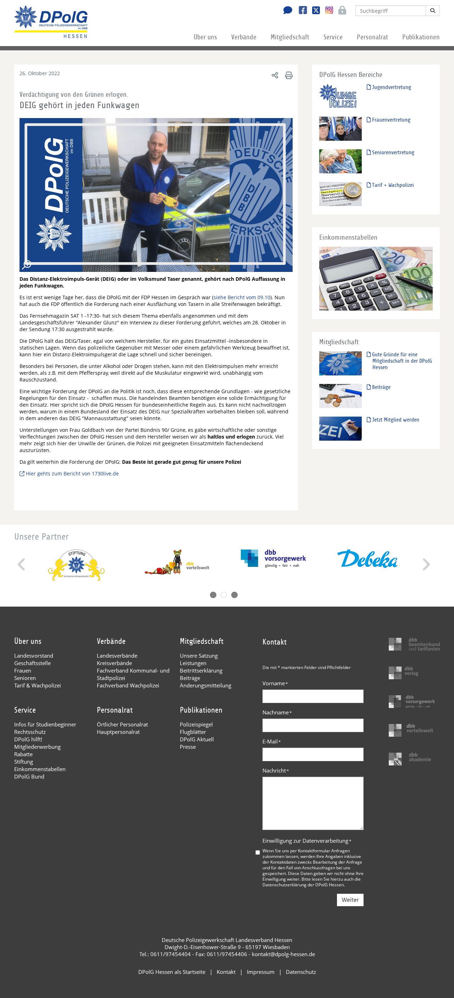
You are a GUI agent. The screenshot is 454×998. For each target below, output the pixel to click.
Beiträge (381, 387)
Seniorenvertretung (392, 152)
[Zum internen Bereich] (340, 11)
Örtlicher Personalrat (122, 724)
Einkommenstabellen (40, 769)
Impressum (261, 971)
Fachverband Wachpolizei (128, 685)
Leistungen (193, 663)
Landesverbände (117, 655)
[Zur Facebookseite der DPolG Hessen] (300, 11)
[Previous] (22, 564)
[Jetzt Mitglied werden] (340, 428)
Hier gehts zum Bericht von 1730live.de (72, 473)
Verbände (243, 37)
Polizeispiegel (196, 724)
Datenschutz (301, 971)
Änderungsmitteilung (205, 685)
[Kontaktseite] (286, 11)
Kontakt (226, 971)
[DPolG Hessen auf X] (313, 11)
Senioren (25, 677)
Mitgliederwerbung (37, 746)
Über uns (205, 37)
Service (333, 37)
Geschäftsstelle (32, 663)
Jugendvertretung (391, 87)
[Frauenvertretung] (340, 128)
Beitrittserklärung (201, 670)
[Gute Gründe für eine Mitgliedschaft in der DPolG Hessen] (340, 363)
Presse (188, 746)
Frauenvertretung (390, 120)
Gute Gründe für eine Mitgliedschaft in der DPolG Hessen (401, 360)
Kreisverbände (114, 663)
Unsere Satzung (199, 655)
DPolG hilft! (28, 739)
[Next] (425, 564)
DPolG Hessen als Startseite (171, 971)
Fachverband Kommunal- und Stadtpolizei (133, 674)
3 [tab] (234, 595)
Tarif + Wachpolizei (392, 185)
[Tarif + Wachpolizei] (340, 193)
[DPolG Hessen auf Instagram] (326, 10)
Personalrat (372, 37)
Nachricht (275, 770)
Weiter (350, 900)
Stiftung (23, 761)
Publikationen (421, 37)
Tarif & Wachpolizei (37, 685)
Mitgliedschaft (290, 37)
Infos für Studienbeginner (45, 724)
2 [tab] (224, 595)
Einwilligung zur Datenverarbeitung (306, 840)
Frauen (22, 670)
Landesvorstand (33, 655)
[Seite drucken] (288, 75)
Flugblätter (193, 731)
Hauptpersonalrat (118, 731)
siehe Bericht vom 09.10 (242, 297)
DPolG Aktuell (197, 739)
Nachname (277, 712)
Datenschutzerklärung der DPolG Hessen (303, 884)
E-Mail (271, 741)
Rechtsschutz (30, 731)
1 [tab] (213, 595)
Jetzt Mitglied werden (395, 420)
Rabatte (23, 754)
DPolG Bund (29, 776)
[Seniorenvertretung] (340, 161)
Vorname (275, 683)
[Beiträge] (340, 395)
